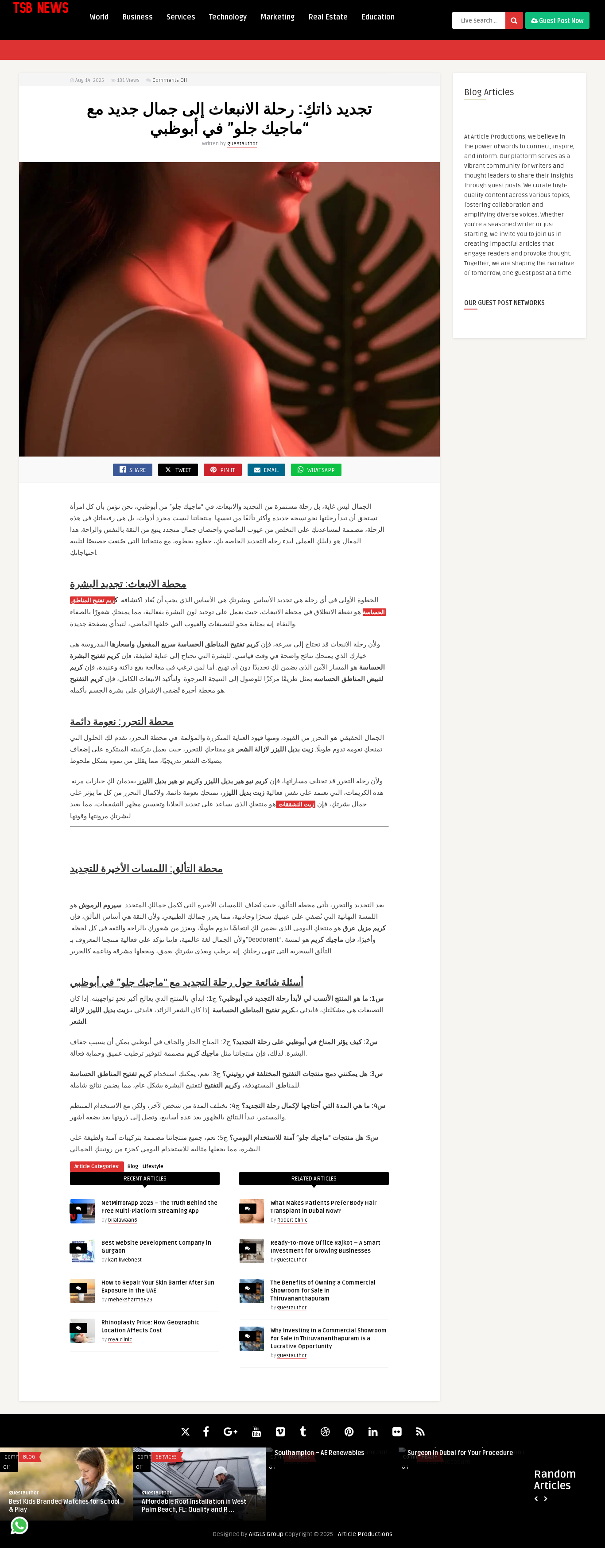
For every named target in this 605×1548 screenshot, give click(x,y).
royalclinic (120, 1340)
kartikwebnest (125, 1260)
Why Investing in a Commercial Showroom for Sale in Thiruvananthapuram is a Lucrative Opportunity (329, 1338)
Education (378, 17)
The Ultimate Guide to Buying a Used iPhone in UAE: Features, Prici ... (194, 1449)
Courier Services (44, 1457)
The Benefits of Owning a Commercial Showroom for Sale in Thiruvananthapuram (323, 1290)
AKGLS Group (266, 1534)
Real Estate (328, 17)
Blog (133, 1166)
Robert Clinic (292, 1220)
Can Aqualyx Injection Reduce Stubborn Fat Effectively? (464, 1449)
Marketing (277, 17)
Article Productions (365, 1534)
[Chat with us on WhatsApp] (19, 1527)
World (99, 17)
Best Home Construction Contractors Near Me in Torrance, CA (328, 1449)
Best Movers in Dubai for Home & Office (65, 1501)
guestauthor (242, 143)
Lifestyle (153, 1166)
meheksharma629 (130, 1300)
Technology (228, 17)
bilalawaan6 (122, 1220)
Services (181, 17)
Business (137, 17)
